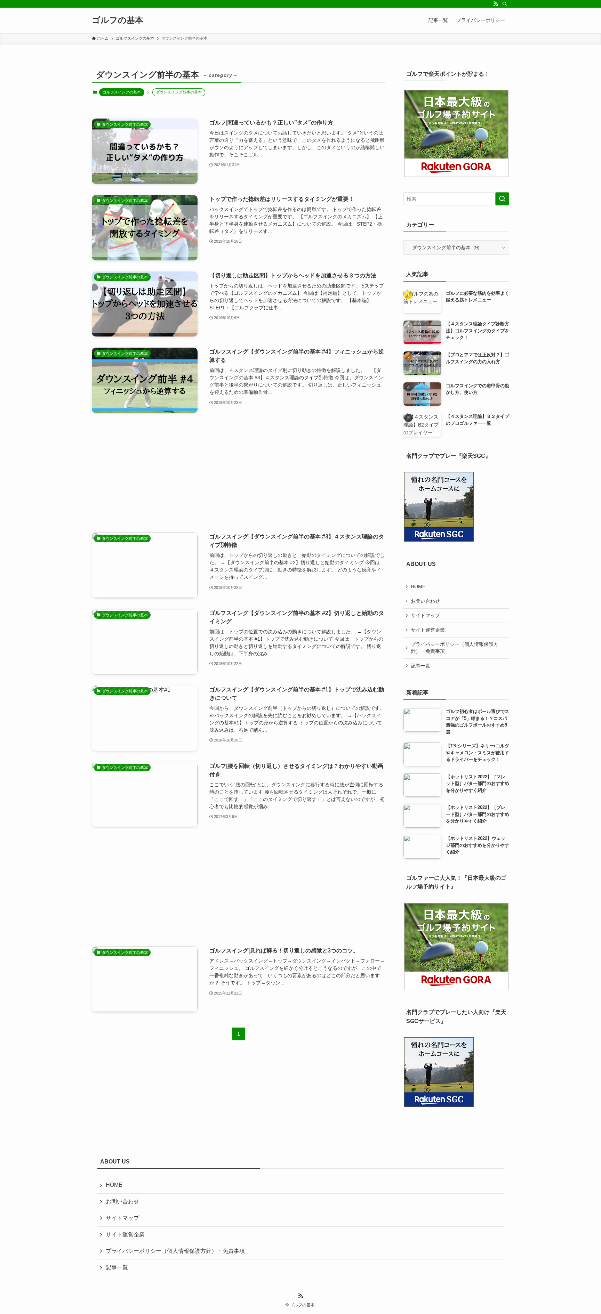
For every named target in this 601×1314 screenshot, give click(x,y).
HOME (418, 586)
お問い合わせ (425, 601)
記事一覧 (420, 665)
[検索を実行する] (502, 198)
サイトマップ (425, 615)
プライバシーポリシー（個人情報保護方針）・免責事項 (454, 647)
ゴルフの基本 (117, 20)
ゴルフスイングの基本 (122, 92)
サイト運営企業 (428, 630)
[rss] (495, 4)
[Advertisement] (238, 472)
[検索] (504, 4)
